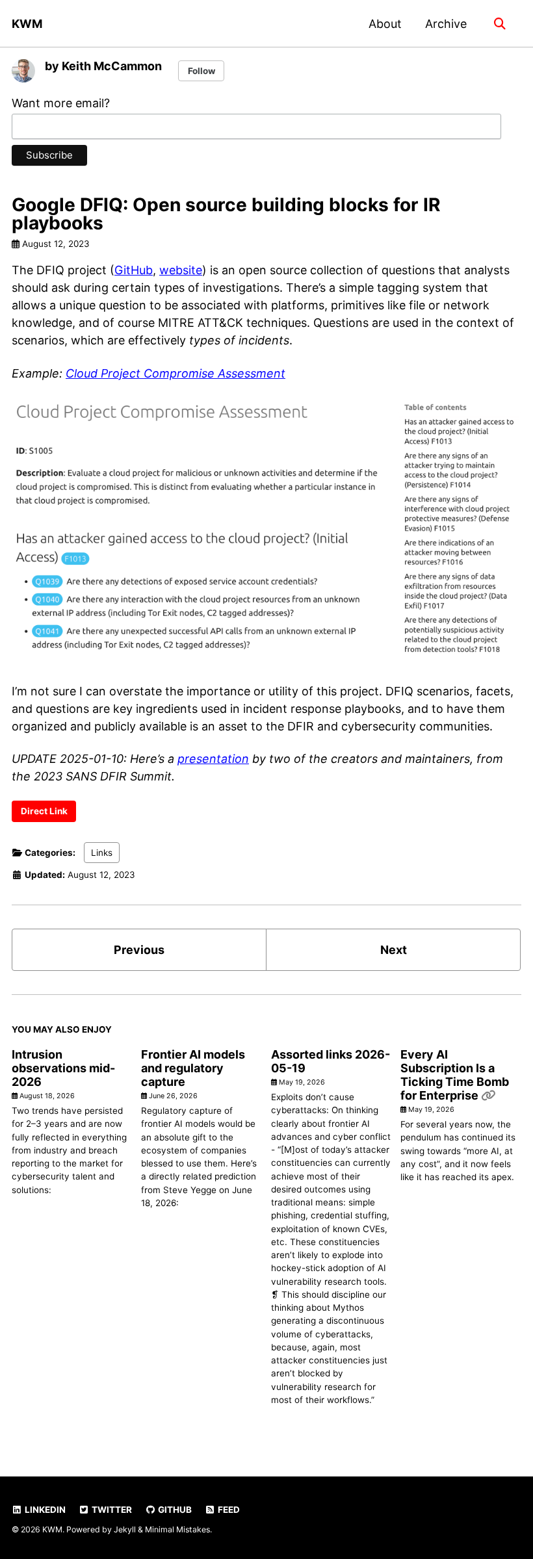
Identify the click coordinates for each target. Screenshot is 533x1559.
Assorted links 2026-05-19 (330, 1061)
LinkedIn (44, 1509)
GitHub (133, 270)
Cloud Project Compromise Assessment (175, 373)
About (385, 24)
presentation (213, 759)
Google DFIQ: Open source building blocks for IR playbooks (226, 214)
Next (393, 950)
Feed (228, 1509)
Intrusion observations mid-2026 (63, 1068)
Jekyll (125, 1529)
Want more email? (61, 103)
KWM (27, 24)
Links (101, 852)
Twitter (111, 1509)
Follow (201, 71)
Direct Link (44, 811)
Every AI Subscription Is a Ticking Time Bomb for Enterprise (454, 1075)
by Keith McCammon (103, 66)
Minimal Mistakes (177, 1529)
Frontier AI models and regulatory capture (193, 1068)
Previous (139, 950)
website (180, 270)
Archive (446, 24)
